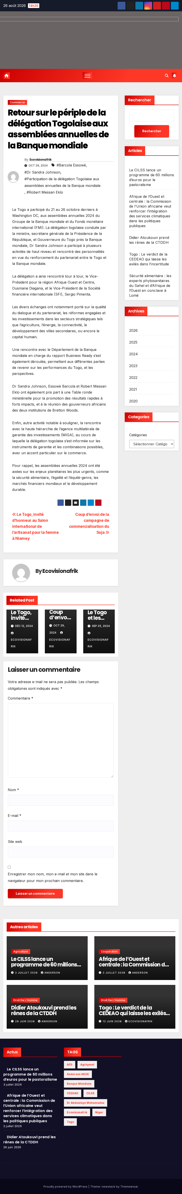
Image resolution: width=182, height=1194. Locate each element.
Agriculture (20, 951)
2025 (133, 342)
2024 (133, 354)
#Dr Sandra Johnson (42, 172)
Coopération (109, 951)
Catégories (138, 435)
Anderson (52, 972)
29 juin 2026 (25, 1021)
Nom (13, 790)
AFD (69, 1064)
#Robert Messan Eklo (45, 192)
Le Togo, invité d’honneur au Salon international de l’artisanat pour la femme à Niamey (35, 526)
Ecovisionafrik (40, 160)
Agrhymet (87, 1064)
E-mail (14, 815)
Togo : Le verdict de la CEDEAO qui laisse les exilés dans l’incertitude (149, 259)
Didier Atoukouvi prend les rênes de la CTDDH (43, 1010)
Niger (99, 1112)
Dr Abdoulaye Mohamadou (85, 1102)
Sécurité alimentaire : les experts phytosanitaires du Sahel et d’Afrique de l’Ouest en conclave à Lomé (150, 286)
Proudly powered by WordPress (66, 1186)
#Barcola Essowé (71, 165)
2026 (133, 330)
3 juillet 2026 (27, 972)
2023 (133, 366)
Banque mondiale (79, 1083)
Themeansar (129, 1186)
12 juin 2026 (113, 1021)
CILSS (90, 1093)
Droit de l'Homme (25, 1000)
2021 (133, 389)
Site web (15, 841)
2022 (133, 377)
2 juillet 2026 (114, 972)
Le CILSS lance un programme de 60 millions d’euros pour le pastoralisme (47, 964)
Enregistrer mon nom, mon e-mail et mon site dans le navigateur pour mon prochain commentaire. (52, 877)
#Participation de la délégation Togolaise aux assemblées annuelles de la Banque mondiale (62, 182)
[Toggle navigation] (87, 75)
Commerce (17, 102)
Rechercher (139, 100)
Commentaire (20, 698)
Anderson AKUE (78, 1074)
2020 (133, 401)
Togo (70, 1122)
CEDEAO (72, 1093)
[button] (166, 75)
